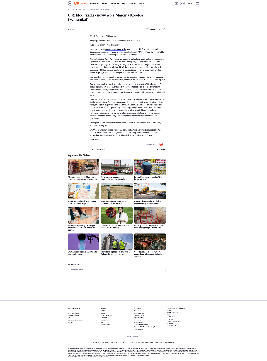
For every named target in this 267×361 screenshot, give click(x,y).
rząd (92, 149)
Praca (124, 3)
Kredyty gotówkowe (172, 312)
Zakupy (133, 3)
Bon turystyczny (105, 324)
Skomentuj (151, 29)
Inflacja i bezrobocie (139, 315)
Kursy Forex (104, 317)
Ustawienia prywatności (164, 343)
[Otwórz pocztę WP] (176, 3)
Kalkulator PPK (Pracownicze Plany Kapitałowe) (147, 327)
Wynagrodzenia (138, 329)
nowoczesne (125, 59)
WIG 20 (103, 311)
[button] (182, 3)
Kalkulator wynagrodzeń (141, 324)
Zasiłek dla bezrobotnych (75, 320)
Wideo (141, 3)
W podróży (115, 3)
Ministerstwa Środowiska (115, 49)
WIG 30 (103, 313)
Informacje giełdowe (106, 315)
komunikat (100, 149)
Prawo (104, 3)
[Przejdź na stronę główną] (70, 5)
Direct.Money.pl (171, 325)
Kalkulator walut (138, 322)
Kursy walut (137, 320)
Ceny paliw (71, 317)
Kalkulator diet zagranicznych (142, 311)
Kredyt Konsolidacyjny (173, 321)
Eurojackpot (71, 311)
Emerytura (94, 3)
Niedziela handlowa (73, 315)
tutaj (107, 357)
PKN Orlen (70, 322)
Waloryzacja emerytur (74, 313)
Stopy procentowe (139, 317)
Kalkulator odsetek (139, 313)
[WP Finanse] (82, 3)
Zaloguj (190, 3)
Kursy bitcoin (104, 320)
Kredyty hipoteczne (172, 317)
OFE (102, 322)
